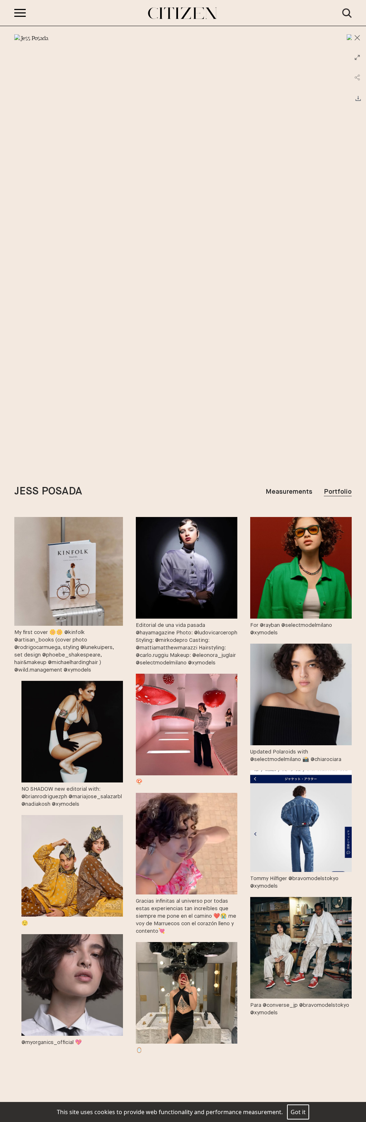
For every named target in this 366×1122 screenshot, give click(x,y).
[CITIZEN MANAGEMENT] (183, 13)
